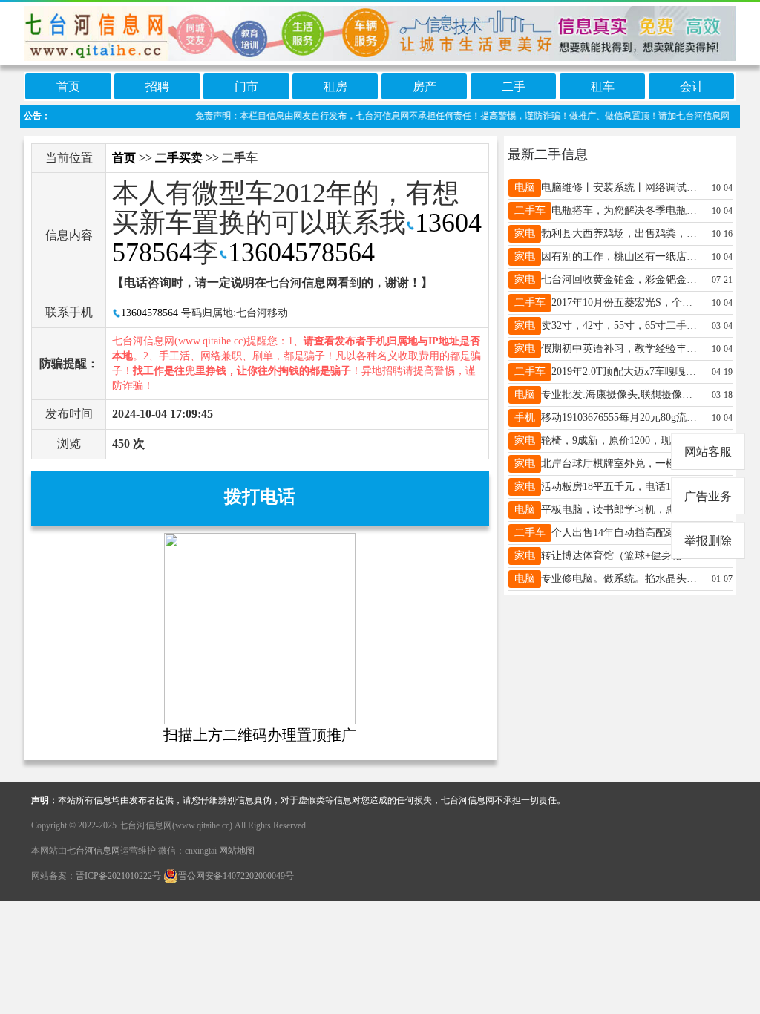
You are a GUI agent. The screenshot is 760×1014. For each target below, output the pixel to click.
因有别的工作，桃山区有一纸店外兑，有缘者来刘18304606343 (621, 256)
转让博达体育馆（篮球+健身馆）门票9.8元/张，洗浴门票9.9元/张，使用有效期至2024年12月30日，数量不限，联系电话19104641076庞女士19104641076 (621, 555)
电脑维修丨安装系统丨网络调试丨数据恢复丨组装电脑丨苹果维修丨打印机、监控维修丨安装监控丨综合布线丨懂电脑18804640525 (621, 187)
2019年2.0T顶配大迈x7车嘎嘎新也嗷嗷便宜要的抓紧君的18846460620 (626, 371)
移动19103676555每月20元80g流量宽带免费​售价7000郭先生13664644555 (621, 417)
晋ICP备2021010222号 (118, 876)
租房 (335, 86)
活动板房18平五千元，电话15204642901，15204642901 (621, 486)
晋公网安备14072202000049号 (236, 876)
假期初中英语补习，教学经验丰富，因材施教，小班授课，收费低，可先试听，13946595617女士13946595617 (621, 348)
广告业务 (708, 496)
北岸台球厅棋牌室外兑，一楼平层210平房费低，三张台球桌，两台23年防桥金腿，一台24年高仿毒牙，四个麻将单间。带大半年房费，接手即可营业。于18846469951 (621, 463)
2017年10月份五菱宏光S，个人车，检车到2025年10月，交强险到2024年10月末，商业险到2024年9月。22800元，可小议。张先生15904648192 (626, 302)
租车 (603, 86)
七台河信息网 (93, 850)
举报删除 (708, 540)
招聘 (157, 86)
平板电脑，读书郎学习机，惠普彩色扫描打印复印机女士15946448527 (621, 509)
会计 (692, 86)
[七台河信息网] (380, 31)
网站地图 (237, 850)
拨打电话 (259, 496)
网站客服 (708, 451)
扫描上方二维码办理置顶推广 (259, 735)
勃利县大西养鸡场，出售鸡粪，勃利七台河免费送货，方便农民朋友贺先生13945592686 (621, 233)
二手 (513, 86)
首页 (68, 86)
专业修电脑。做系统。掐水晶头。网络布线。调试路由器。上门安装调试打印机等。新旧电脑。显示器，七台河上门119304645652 (621, 578)
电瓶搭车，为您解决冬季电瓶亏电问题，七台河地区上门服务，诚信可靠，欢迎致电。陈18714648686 (626, 210)
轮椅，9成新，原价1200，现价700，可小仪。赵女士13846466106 (621, 440)
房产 (424, 86)
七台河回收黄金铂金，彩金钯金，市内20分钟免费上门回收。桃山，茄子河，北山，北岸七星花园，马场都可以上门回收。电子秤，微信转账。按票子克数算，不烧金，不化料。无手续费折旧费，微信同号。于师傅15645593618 (621, 279)
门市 (246, 86)
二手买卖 (179, 157)
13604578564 (301, 252)
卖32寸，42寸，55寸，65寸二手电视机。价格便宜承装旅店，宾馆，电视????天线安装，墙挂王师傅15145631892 (621, 325)
